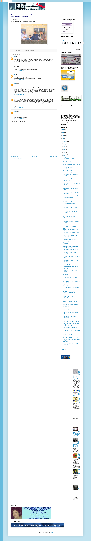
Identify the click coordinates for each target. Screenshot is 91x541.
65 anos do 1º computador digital (69, 285)
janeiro (64, 347)
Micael (15, 111)
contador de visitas (64, 40)
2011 (63, 138)
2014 (63, 133)
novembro (65, 141)
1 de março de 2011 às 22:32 (19, 79)
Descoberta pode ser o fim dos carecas (70, 250)
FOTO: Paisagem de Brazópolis (69, 158)
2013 (63, 135)
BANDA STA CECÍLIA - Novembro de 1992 (70, 337)
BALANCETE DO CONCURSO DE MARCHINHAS (69, 280)
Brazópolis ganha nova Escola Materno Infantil (71, 165)
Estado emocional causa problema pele (70, 336)
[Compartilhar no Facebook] (32, 50)
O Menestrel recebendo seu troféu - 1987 (70, 345)
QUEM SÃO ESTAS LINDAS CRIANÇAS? (70, 304)
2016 (63, 130)
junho (64, 149)
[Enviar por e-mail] (28, 50)
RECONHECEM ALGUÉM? (68, 328)
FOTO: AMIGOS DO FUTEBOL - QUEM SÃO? (71, 321)
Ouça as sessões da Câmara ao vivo (69, 284)
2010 (63, 349)
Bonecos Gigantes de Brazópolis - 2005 (70, 301)
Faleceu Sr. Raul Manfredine (68, 264)
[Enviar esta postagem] (26, 50)
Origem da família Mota (79, 455)
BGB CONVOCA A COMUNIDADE (69, 263)
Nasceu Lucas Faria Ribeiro (68, 334)
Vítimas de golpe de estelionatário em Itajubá (71, 178)
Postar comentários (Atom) (18, 158)
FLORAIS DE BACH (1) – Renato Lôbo (70, 327)
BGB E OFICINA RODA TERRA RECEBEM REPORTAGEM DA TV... (70, 247)
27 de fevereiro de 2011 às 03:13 (19, 63)
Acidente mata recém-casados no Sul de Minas (71, 272)
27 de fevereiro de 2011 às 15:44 (19, 70)
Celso (15, 56)
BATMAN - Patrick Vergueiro (68, 170)
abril (64, 152)
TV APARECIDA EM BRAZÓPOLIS (69, 259)
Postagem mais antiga (53, 156)
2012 (63, 137)
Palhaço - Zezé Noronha (67, 157)
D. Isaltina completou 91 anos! (68, 241)
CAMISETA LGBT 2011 (67, 306)
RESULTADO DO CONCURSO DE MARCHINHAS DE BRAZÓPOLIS (69, 292)
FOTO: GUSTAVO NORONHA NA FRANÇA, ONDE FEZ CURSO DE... (71, 236)
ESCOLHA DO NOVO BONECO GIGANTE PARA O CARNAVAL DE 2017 (76, 357)
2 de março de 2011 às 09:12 (19, 94)
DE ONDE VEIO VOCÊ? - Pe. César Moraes (71, 181)
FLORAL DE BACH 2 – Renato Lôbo (69, 160)
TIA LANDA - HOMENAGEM (68, 167)
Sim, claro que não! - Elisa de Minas (69, 226)
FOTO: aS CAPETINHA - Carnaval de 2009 (71, 232)
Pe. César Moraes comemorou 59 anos (70, 203)
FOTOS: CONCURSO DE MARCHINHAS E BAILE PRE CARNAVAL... (71, 289)
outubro (64, 143)
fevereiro (65, 155)
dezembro (65, 140)
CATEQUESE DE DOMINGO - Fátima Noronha (71, 233)
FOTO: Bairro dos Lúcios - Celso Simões (70, 207)
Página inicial (34, 156)
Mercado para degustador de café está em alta (71, 164)
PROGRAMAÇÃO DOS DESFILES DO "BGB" (71, 287)
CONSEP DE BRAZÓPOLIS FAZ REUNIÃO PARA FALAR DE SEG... (71, 225)
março (64, 154)
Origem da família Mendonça (68, 307)
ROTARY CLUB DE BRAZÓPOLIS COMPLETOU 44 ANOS (69, 209)
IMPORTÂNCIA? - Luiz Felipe (68, 177)
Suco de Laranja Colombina (68, 197)
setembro (65, 144)
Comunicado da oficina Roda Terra (69, 239)
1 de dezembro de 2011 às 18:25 (19, 118)
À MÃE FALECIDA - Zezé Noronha (69, 309)
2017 (63, 129)
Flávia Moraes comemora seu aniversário (70, 249)
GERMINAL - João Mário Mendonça (69, 237)
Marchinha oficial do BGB (67, 325)
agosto (64, 146)
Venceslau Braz (66, 274)
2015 (63, 132)
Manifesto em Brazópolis (79, 471)
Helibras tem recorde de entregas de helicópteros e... (69, 317)
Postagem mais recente (15, 156)
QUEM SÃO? (65, 168)
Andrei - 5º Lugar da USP (67, 180)
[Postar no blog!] (29, 50)
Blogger (51, 532)
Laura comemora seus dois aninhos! (69, 245)
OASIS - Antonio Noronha (67, 201)
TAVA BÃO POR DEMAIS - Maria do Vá (70, 277)
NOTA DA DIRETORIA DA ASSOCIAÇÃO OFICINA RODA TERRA (70, 219)
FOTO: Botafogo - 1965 (67, 315)
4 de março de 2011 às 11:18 (19, 107)
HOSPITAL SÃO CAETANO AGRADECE (70, 266)
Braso (15, 83)
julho (64, 147)
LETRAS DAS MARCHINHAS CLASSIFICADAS (71, 330)
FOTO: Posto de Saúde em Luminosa (70, 191)
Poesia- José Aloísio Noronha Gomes (70, 303)
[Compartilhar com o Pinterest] (33, 50)
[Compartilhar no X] (30, 50)
